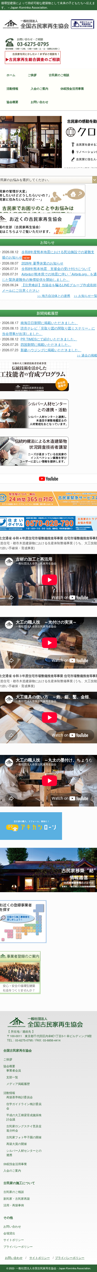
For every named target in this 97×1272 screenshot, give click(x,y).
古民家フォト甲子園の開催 (24, 1137)
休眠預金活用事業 (72, 88)
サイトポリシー (13, 1240)
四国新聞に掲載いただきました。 (46, 344)
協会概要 (12, 102)
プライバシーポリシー (18, 1246)
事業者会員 (13, 1070)
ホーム (11, 75)
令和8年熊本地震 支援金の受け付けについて (56, 268)
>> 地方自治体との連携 (53, 295)
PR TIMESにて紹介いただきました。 (49, 339)
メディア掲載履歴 (18, 1084)
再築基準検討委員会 (19, 1097)
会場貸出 (9, 1233)
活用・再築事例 (13, 1205)
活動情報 (12, 88)
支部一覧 (12, 1077)
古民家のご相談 (59, 75)
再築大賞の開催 (16, 1144)
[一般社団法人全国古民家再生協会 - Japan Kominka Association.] (48, 23)
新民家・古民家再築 (16, 1198)
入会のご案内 (39, 88)
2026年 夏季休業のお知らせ (42, 263)
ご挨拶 (32, 75)
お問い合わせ (39, 102)
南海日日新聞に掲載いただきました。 (49, 322)
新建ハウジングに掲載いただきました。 (51, 349)
